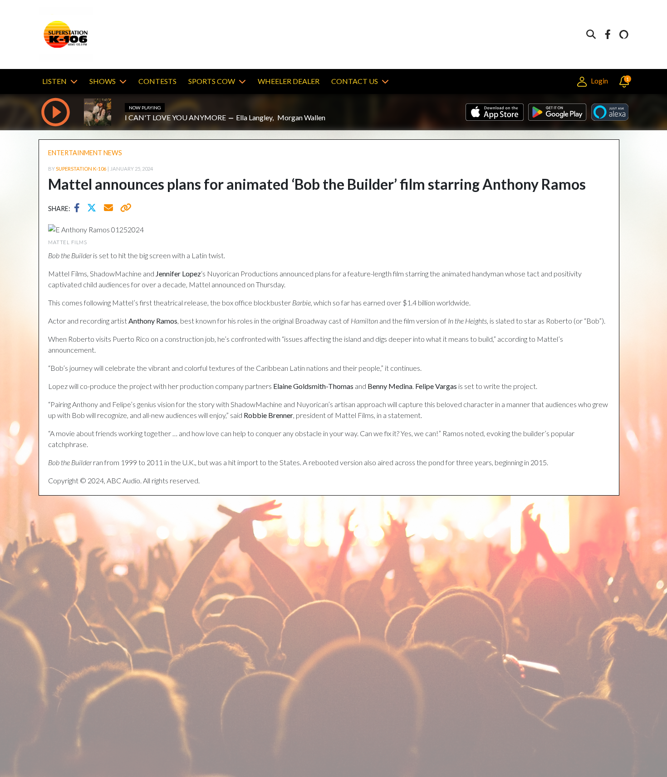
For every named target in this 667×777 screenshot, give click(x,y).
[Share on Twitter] (94, 208)
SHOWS (102, 81)
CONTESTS (157, 81)
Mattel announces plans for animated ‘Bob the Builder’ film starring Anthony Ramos (317, 184)
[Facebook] (607, 34)
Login (598, 80)
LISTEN (54, 81)
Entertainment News (85, 153)
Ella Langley (254, 117)
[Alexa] (623, 34)
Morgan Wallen (301, 117)
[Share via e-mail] (109, 208)
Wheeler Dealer (288, 81)
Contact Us (354, 81)
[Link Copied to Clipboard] (124, 208)
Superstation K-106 (81, 169)
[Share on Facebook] (79, 208)
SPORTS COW (211, 81)
